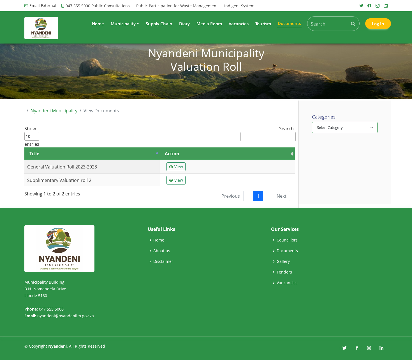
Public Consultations (110, 5)
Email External (42, 6)
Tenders (284, 272)
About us (161, 251)
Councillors (287, 240)
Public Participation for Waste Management (177, 5)
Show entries (31, 136)
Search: (287, 129)
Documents (287, 251)
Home (98, 23)
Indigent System (239, 5)
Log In (378, 23)
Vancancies (287, 283)
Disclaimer (163, 261)
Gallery (283, 261)
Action (172, 154)
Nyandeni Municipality (54, 111)
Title (34, 154)
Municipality (123, 23)
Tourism (263, 23)
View (178, 166)
